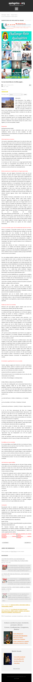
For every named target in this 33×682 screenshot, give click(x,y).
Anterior (6, 542)
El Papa (29, 616)
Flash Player (14, 551)
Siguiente (27, 542)
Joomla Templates (11, 676)
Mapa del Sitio (16, 668)
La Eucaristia (14, 616)
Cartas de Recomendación (19, 656)
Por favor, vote (5, 94)
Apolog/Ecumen (8, 616)
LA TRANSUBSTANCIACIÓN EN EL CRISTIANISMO (15, 574)
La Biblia (25, 616)
